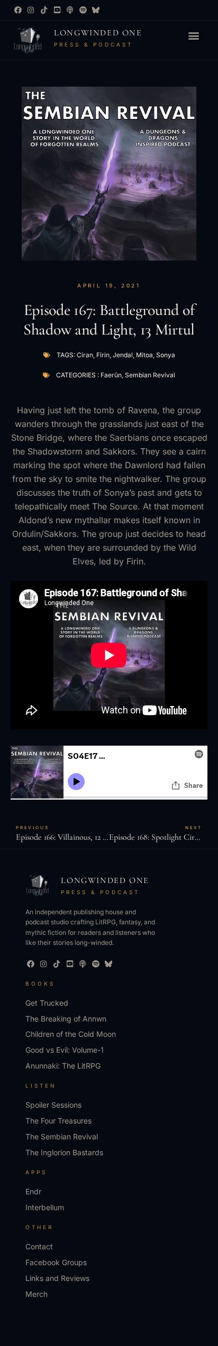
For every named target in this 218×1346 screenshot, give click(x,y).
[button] (194, 35)
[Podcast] (70, 10)
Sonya (165, 355)
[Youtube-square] (57, 10)
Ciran (85, 355)
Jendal (123, 355)
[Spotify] (83, 10)
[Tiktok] (44, 10)
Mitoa (144, 355)
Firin (103, 355)
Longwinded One (98, 32)
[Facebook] (18, 10)
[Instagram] (31, 10)
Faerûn (111, 375)
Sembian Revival (150, 375)
